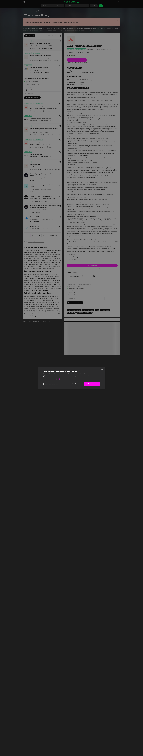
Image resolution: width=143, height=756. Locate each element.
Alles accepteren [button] (92, 384)
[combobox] (102, 369)
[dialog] (71, 378)
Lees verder (92, 376)
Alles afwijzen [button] (75, 384)
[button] (71, 379)
